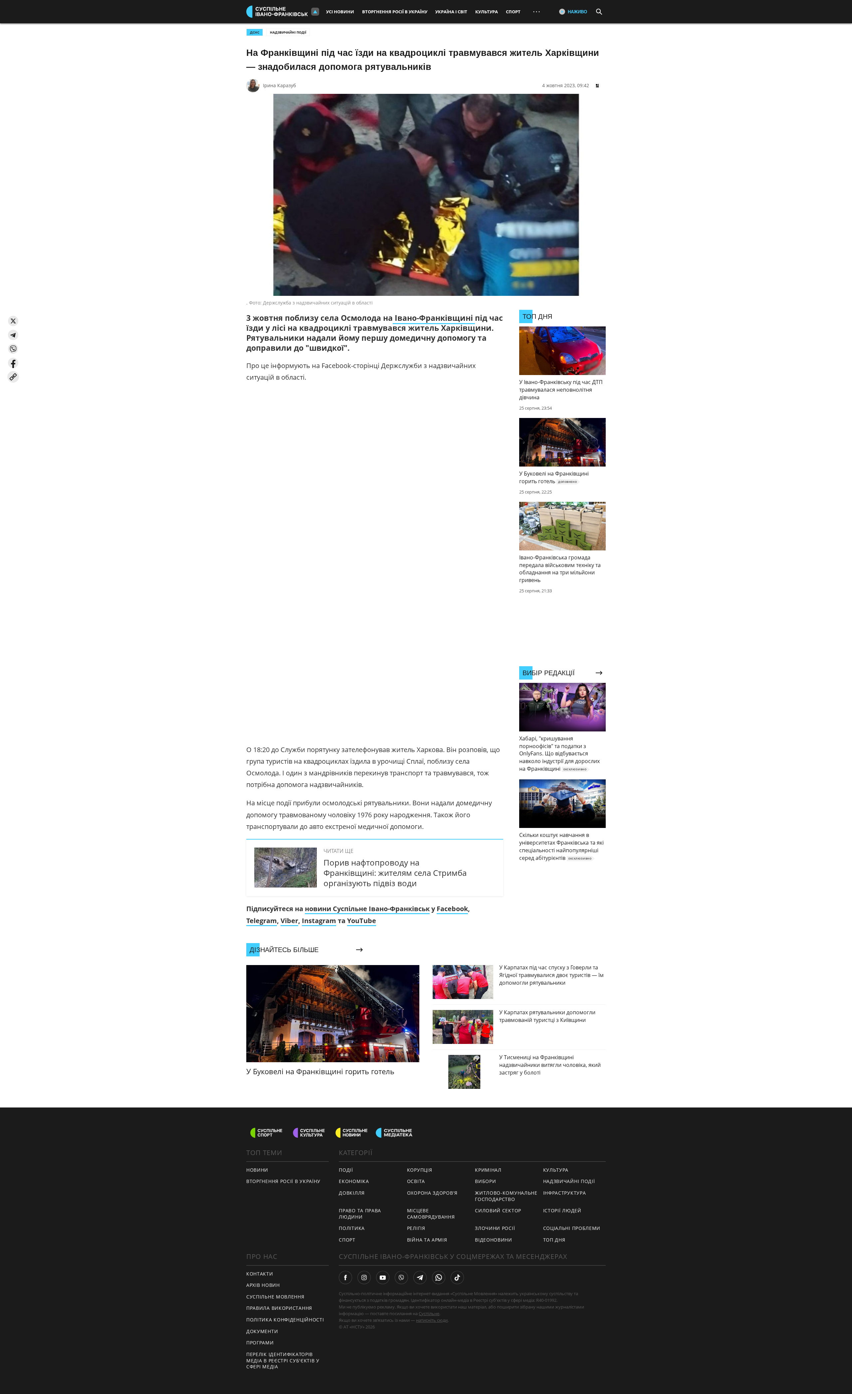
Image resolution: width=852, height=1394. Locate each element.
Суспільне (429, 1313)
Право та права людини (360, 1213)
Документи (262, 1331)
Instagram (319, 920)
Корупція (419, 1170)
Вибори (485, 1181)
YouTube (361, 920)
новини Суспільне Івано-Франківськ (367, 908)
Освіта (416, 1181)
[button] (13, 321)
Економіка (354, 1181)
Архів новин (263, 1285)
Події (346, 1170)
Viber (289, 920)
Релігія (416, 1228)
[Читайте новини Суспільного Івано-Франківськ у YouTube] (382, 1277)
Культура (486, 12)
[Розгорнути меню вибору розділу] (315, 12)
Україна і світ (451, 12)
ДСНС (254, 32)
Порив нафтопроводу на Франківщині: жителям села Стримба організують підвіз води (395, 873)
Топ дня (554, 1240)
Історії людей (562, 1210)
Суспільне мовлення (275, 1297)
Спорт (513, 12)
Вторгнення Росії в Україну (394, 12)
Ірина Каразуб (279, 85)
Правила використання (279, 1308)
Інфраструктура (564, 1193)
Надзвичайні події (288, 32)
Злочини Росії (495, 1228)
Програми (260, 1342)
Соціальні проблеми (572, 1228)
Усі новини (340, 12)
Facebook (452, 908)
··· (536, 11)
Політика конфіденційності (285, 1319)
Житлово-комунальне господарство (506, 1196)
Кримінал (488, 1170)
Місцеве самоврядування (431, 1213)
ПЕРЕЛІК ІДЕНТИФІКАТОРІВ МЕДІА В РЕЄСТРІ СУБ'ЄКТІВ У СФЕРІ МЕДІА (283, 1360)
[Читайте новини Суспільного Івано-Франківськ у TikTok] (457, 1277)
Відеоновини (493, 1240)
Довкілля (352, 1193)
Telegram (261, 920)
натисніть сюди (432, 1320)
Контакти (259, 1274)
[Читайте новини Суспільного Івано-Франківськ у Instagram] (364, 1277)
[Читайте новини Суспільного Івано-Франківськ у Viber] (401, 1277)
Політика (352, 1228)
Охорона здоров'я (432, 1193)
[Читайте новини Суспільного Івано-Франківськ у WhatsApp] (438, 1277)
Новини (257, 1170)
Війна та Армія (427, 1240)
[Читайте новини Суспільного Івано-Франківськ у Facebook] (345, 1277)
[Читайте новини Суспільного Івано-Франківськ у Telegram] (420, 1277)
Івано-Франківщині (434, 317)
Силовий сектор (498, 1210)
